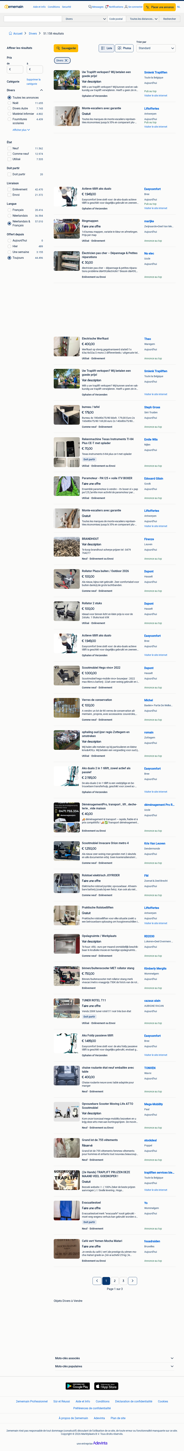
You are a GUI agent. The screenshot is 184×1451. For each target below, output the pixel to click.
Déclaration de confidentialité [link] (133, 1401)
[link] (17, 7)
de (8, 63)
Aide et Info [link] (39, 6)
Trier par (141, 41)
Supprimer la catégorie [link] (34, 81)
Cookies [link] (163, 1401)
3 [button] (123, 1281)
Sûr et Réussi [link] (61, 1401)
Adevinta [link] (99, 1418)
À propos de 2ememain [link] (73, 1418)
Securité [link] (66, 6)
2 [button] (115, 1281)
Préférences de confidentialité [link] (92, 1408)
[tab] (106, 48)
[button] (113, 7)
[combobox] (33, 19)
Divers (59, 60)
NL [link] (178, 6)
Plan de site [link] (118, 1418)
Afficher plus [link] (19, 129)
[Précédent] (97, 1281)
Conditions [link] (54, 6)
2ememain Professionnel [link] (32, 1401)
